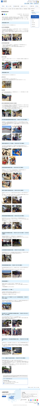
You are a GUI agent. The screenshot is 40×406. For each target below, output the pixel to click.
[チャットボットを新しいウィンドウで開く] (38, 405)
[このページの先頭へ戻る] (20, 389)
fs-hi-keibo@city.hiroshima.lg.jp (9, 383)
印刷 (20, 15)
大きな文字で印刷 (25, 15)
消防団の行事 (33, 24)
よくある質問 (27, 3)
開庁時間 (23, 392)
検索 (31, 3)
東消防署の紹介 (33, 26)
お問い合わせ (36, 3)
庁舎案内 (5, 396)
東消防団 (32, 10)
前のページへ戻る (31, 387)
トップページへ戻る (37, 387)
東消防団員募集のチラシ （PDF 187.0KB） (8, 286)
